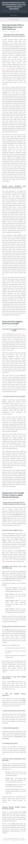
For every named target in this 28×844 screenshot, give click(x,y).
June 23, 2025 (5, 499)
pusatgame (23, 333)
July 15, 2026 (5, 31)
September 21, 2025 (6, 326)
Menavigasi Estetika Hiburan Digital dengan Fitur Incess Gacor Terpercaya (13, 27)
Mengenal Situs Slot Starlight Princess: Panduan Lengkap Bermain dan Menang (13, 495)
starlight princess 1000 (10, 559)
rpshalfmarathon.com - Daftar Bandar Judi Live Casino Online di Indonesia (14, 6)
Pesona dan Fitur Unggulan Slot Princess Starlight (12, 322)
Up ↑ (14, 841)
